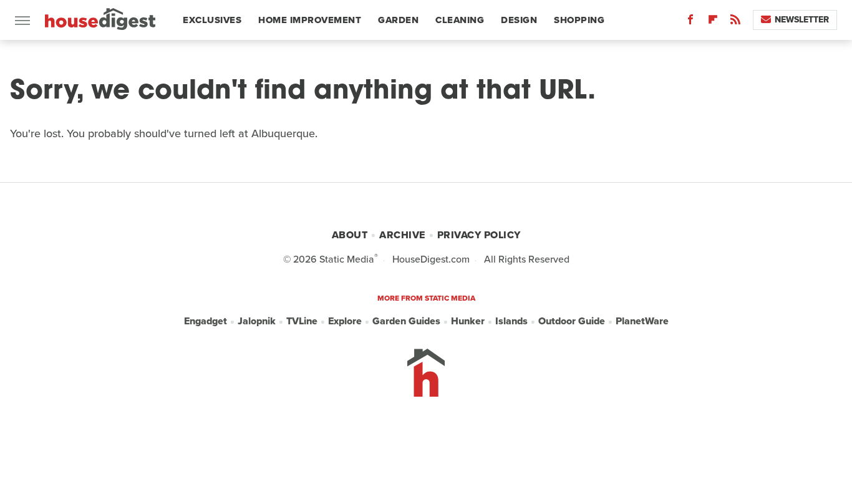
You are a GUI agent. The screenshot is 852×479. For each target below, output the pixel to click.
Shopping (579, 20)
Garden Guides (406, 321)
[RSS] (735, 22)
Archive (402, 235)
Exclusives (212, 20)
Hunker (468, 321)
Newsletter (802, 19)
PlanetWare (642, 321)
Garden (398, 20)
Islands (511, 321)
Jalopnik (257, 321)
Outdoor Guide (571, 321)
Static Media (346, 259)
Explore (345, 321)
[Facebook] (690, 22)
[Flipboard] (713, 22)
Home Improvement (309, 20)
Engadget (205, 321)
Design (519, 20)
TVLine (301, 321)
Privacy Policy (479, 235)
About (350, 235)
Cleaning (459, 20)
